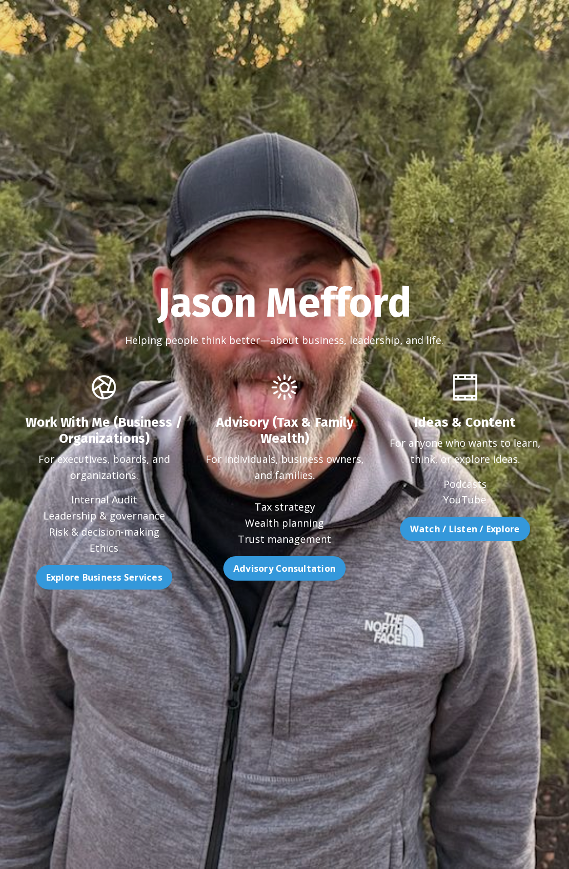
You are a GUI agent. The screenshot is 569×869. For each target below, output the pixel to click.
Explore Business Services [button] (104, 577)
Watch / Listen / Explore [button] (465, 529)
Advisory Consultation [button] (284, 568)
